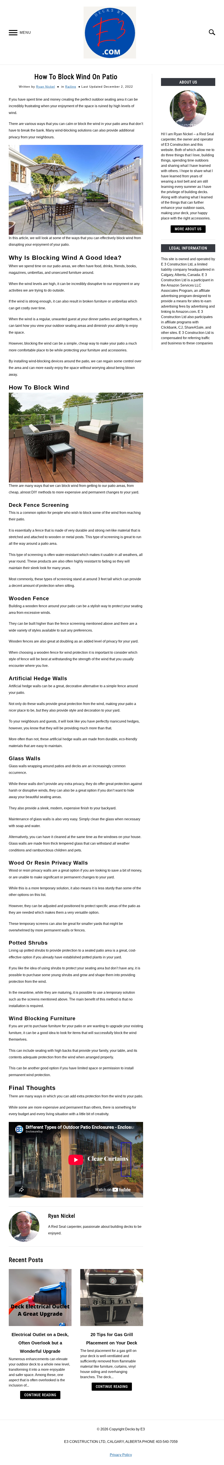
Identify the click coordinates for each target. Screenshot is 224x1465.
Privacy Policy (121, 1455)
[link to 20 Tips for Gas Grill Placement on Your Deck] (111, 1297)
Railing (70, 86)
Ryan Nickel (45, 86)
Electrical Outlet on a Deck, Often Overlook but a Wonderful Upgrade (40, 1343)
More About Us (188, 229)
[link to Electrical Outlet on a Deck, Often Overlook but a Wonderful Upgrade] (40, 1297)
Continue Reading (40, 1395)
